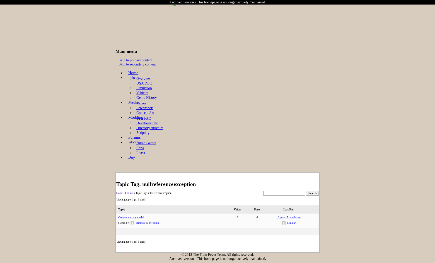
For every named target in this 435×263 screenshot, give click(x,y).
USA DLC (144, 83)
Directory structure (149, 128)
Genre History (146, 97)
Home (133, 72)
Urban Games (146, 143)
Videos (141, 103)
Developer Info (147, 123)
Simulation (144, 88)
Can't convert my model (131, 217)
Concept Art (145, 113)
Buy (131, 157)
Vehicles (142, 93)
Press (140, 148)
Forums (134, 137)
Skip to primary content (135, 60)
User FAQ (143, 118)
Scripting (142, 133)
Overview (143, 78)
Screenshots (144, 108)
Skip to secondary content (137, 64)
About (133, 142)
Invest (140, 152)
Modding (154, 222)
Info (131, 77)
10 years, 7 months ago (288, 217)
